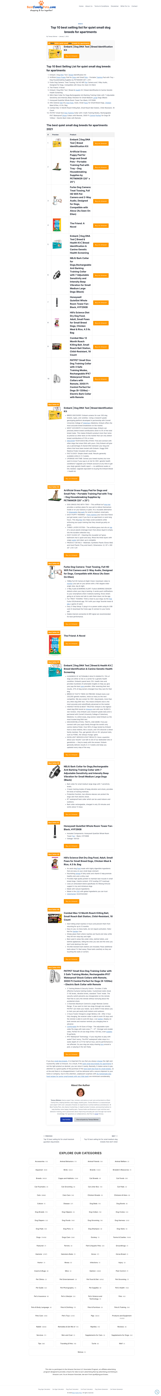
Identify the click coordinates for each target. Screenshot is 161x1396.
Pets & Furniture (95, 1307)
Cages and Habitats (68, 1178)
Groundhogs (122, 1246)
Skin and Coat (68, 1335)
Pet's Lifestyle (68, 1296)
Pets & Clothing (68, 1307)
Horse (95, 1254)
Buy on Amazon (71, 56)
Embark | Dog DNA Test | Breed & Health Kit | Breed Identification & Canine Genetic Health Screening (88, 669)
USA (78, 891)
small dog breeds (60, 1061)
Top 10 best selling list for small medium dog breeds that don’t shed (100, 1139)
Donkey (95, 1237)
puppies (109, 1032)
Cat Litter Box (95, 1187)
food (79, 868)
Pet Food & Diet (95, 1279)
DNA (62, 75)
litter (80, 520)
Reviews (122, 1327)
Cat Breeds (95, 1178)
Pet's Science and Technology (95, 1297)
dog (69, 43)
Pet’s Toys (68, 1316)
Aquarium (41, 1170)
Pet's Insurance (41, 1296)
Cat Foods (122, 1178)
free (110, 599)
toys (102, 1044)
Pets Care (41, 1316)
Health (77, 90)
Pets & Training (122, 1307)
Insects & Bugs (41, 1271)
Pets (86, 77)
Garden (75, 931)
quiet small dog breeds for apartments (96, 1064)
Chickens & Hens (122, 1195)
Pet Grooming (122, 1279)
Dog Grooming (95, 1220)
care (82, 686)
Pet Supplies (95, 1288)
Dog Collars (95, 1212)
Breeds (80, 23)
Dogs (74, 77)
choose (99, 1061)
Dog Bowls (122, 1204)
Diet (61, 103)
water (74, 540)
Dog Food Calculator (72, 1389)
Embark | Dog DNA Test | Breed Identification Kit (80, 143)
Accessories (41, 1161)
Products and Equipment (122, 1317)
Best (52, 43)
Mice (68, 1271)
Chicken (108, 103)
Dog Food (69, 103)
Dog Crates (122, 1212)
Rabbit (41, 1327)
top (111, 527)
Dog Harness (122, 1220)
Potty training (92, 515)
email (96, 1114)
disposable (73, 512)
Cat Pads (122, 1187)
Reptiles (95, 1327)
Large (95, 98)
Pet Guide (41, 1288)
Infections (95, 1262)
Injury (122, 1262)
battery (100, 1019)
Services (41, 1335)
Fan (73, 836)
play (68, 604)
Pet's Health (122, 1288)
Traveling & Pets (68, 1344)
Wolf (122, 1344)
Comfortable (71, 1027)
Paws (86, 103)
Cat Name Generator (116, 1389)
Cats (41, 1195)
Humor (41, 1262)
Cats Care (68, 1195)
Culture (41, 1204)
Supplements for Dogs (122, 1335)
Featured (41, 1246)
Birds (68, 1170)
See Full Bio (66, 1119)
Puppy (63, 77)
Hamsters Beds (68, 1254)
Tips (41, 1344)
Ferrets (68, 1246)
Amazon (89, 709)
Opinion (95, 1271)
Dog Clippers (68, 1212)
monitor (70, 584)
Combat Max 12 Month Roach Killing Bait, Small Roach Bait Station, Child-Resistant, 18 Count (88, 916)
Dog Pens (68, 1229)
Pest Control (122, 1271)
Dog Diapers (41, 1220)
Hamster (41, 1254)
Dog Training (69, 113)
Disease (68, 1204)
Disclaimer (115, 6)
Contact (134, 6)
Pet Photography (68, 1288)
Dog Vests (122, 1229)
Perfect (98, 115)
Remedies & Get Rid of (68, 1327)
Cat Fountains (41, 1187)
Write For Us (125, 6)
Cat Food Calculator (87, 1389)
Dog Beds (95, 1204)
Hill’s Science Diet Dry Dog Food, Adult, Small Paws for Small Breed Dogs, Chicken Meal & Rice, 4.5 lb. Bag (80, 322)
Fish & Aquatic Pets (95, 1246)
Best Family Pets (77, 1392)
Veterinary (87, 423)
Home (81, 6)
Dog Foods (68, 1220)
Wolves (82, 1352)
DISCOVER (71, 441)
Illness (68, 1262)
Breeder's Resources (122, 1170)
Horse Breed (122, 1254)
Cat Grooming (68, 1187)
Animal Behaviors (68, 1161)
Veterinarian (71, 894)
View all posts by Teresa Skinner (87, 1119)
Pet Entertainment (68, 1279)
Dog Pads (41, 1229)
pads (83, 512)
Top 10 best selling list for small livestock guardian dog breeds (59, 1139)
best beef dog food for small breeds (97, 1069)
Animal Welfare (122, 1161)
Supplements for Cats (95, 1335)
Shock (64, 115)
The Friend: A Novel (74, 635)
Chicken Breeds (95, 1195)
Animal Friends (95, 1161)
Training (99, 77)
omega (78, 873)
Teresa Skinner (52, 36)
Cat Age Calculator (58, 1389)
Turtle (95, 1344)
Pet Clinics (41, 1279)
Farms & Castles (122, 1237)
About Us (88, 6)
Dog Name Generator (101, 1389)
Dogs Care (68, 1237)
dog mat (107, 504)
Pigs (95, 1316)
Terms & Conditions (101, 6)
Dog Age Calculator (44, 1389)
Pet (86, 82)
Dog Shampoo (95, 1229)
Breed (71, 75)
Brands (95, 1170)
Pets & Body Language (41, 1307)
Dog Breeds (41, 1212)
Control (92, 115)
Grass (58, 77)
